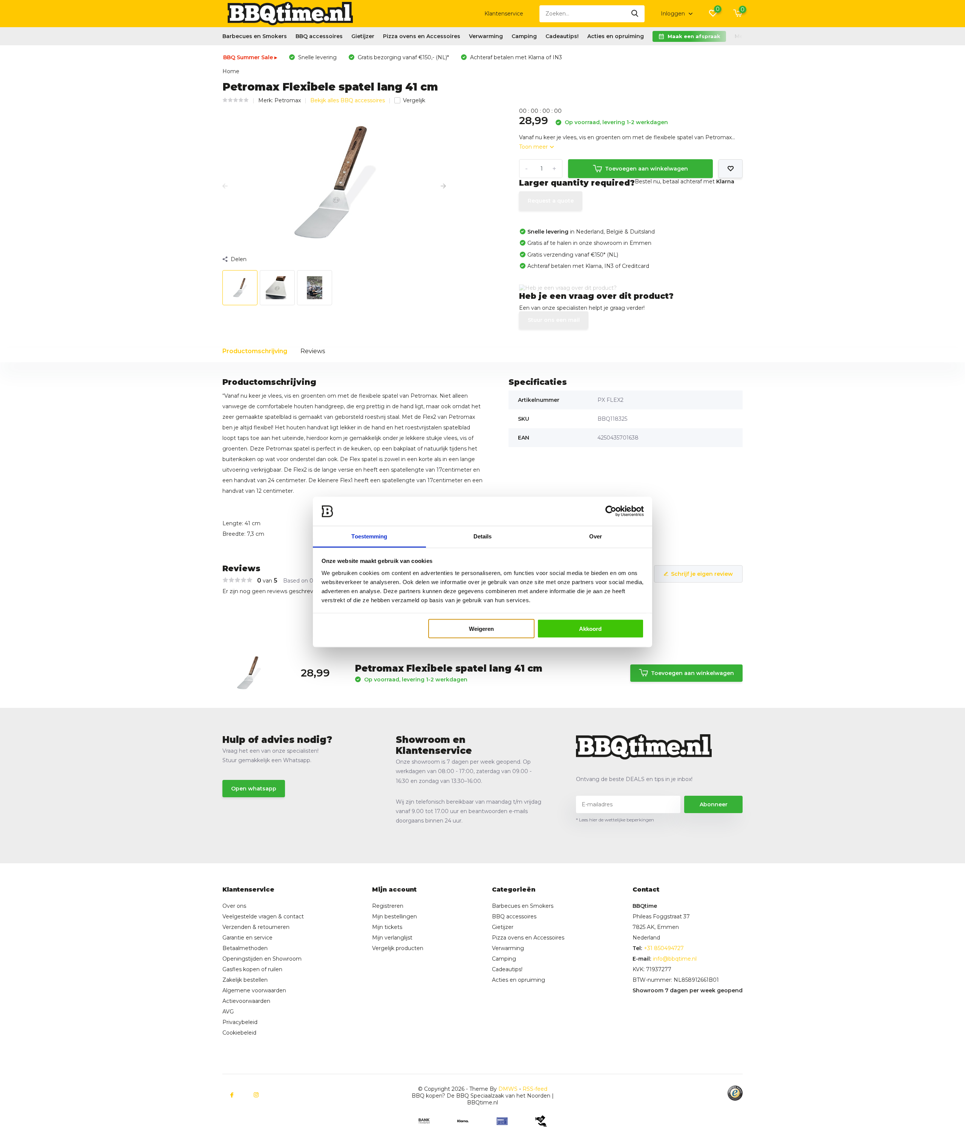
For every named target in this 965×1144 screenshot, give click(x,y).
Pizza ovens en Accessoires (421, 36)
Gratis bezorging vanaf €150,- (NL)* (402, 57)
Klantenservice (503, 13)
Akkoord (590, 629)
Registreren (387, 906)
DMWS (508, 1089)
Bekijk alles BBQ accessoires (347, 100)
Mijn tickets (387, 927)
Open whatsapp (253, 788)
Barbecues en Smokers (254, 36)
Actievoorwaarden (246, 1001)
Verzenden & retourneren (256, 927)
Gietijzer (362, 36)
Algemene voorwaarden (254, 990)
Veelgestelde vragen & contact (263, 916)
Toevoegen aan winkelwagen (646, 168)
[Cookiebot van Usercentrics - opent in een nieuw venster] (611, 511)
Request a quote (551, 200)
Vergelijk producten (397, 948)
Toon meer (534, 146)
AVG (228, 1011)
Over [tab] (595, 536)
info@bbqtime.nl (675, 958)
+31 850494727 (664, 948)
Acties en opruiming (615, 36)
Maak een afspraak (694, 36)
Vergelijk (414, 100)
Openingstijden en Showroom (262, 958)
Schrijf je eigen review (702, 573)
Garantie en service (247, 937)
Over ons (234, 906)
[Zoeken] (635, 13)
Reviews (312, 351)
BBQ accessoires (319, 36)
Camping (524, 36)
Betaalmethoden (245, 948)
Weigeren (481, 629)
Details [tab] (482, 536)
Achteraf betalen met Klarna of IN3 (515, 57)
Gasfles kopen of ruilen (252, 969)
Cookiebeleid (239, 1032)
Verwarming (486, 36)
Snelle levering (317, 57)
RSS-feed (534, 1089)
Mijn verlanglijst (392, 937)
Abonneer (714, 804)
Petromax (287, 100)
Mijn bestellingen (394, 916)
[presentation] (225, 186)
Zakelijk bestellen (245, 979)
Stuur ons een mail (554, 320)
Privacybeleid (239, 1022)
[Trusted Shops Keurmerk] (735, 1093)
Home (230, 71)
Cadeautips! (562, 36)
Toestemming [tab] (369, 536)
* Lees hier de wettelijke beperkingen (615, 820)
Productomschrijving (254, 351)
